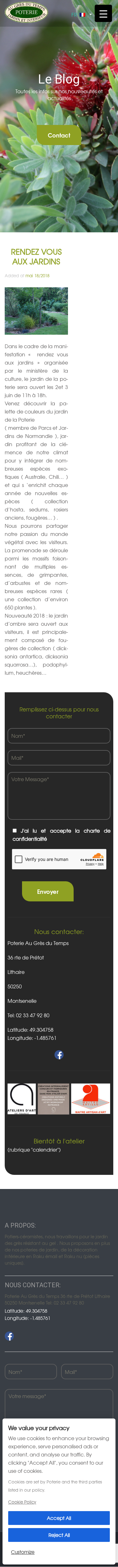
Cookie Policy (22, 1502)
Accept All (59, 1518)
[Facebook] (9, 1336)
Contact (59, 135)
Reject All (59, 1535)
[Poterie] (26, 11)
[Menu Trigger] (103, 13)
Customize (23, 1551)
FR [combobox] (74, 14)
